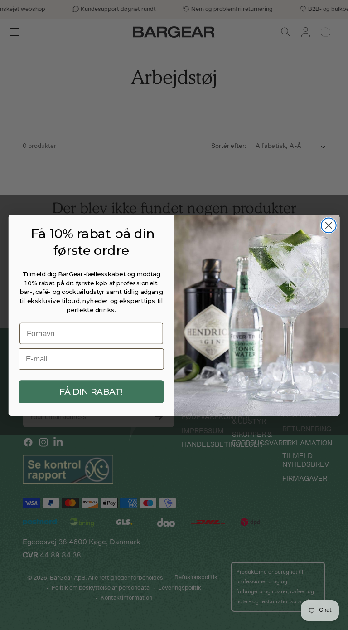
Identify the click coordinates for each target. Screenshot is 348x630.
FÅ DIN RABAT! (91, 391)
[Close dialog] (328, 225)
